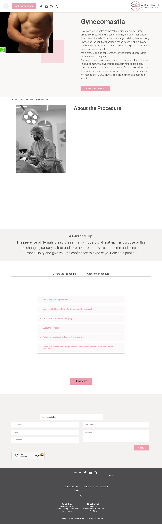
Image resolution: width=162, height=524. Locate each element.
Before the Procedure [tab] (64, 274)
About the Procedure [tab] (98, 274)
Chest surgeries (26, 99)
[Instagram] (51, 6)
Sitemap (76, 490)
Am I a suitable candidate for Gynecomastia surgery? (67, 309)
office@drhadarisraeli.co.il (99, 487)
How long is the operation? (55, 299)
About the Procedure (52, 327)
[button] (57, 6)
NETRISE (100, 518)
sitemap (111, 475)
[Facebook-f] (41, 6)
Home (14, 99)
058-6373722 (74, 487)
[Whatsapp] (81, 495)
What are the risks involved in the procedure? (64, 337)
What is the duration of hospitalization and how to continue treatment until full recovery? (79, 347)
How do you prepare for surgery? (58, 318)
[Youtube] (46, 6)
